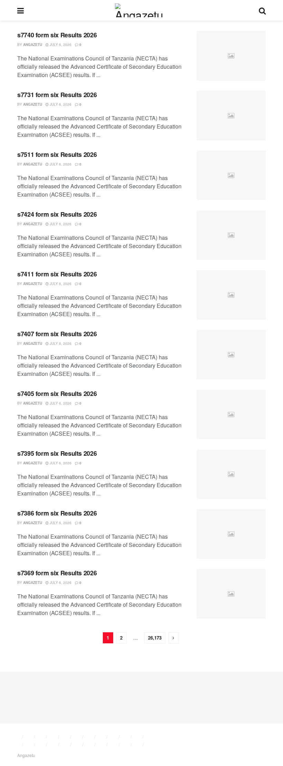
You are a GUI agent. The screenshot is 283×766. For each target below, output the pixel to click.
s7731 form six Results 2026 (57, 94)
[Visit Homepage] (141, 10)
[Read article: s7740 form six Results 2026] (231, 56)
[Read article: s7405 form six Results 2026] (231, 414)
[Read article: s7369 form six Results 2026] (231, 593)
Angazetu (32, 44)
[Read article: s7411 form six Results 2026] (231, 295)
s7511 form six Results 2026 (57, 154)
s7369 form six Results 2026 (57, 572)
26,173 (155, 637)
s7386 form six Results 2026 (57, 513)
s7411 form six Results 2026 (57, 273)
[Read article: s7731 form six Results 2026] (231, 115)
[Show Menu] (20, 10)
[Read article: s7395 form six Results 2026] (231, 474)
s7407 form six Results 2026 (57, 333)
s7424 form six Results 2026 (57, 214)
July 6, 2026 (60, 44)
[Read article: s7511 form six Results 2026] (231, 175)
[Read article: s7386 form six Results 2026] (231, 534)
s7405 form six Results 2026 (57, 393)
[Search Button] (262, 10)
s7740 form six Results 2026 (57, 34)
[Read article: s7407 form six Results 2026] (231, 354)
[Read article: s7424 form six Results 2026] (231, 235)
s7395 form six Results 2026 (57, 453)
